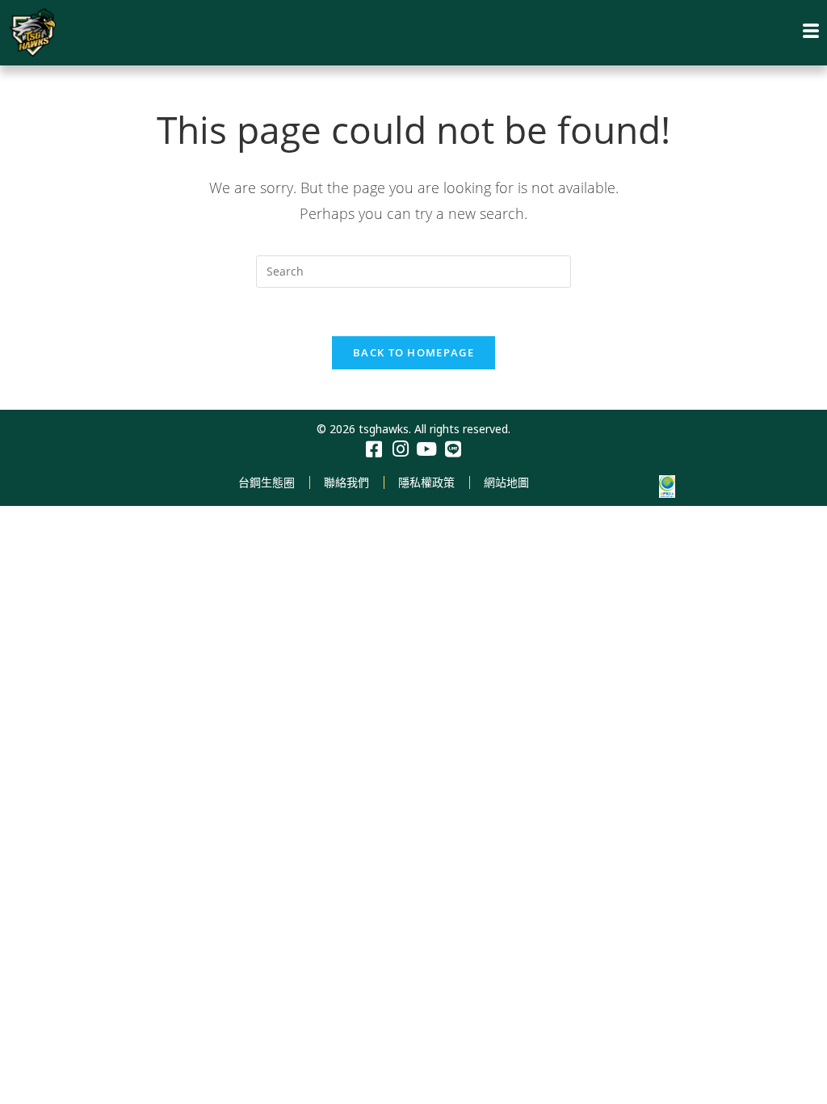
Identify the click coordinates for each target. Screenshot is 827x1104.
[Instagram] (400, 449)
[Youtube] (427, 449)
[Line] (453, 449)
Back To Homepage (413, 352)
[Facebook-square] (373, 449)
